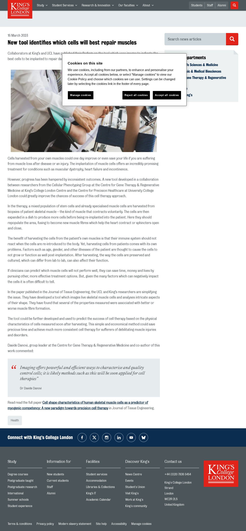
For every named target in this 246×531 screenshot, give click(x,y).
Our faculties (129, 6)
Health (15, 420)
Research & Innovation (99, 6)
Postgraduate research (25, 488)
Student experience (25, 507)
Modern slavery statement (74, 523)
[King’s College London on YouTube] (131, 437)
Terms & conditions (20, 523)
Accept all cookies (167, 95)
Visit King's (142, 494)
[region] (124, 79)
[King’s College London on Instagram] (106, 437)
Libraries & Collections (103, 488)
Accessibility (119, 523)
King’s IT (103, 494)
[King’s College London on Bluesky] (143, 437)
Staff (210, 5)
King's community (142, 507)
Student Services (65, 6)
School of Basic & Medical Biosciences (195, 71)
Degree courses (25, 475)
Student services (103, 475)
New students (64, 475)
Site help (101, 523)
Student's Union (142, 488)
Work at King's (142, 500)
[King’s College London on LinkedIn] (119, 437)
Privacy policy (45, 523)
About (149, 6)
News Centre (142, 475)
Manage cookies (141, 523)
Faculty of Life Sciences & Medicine (193, 64)
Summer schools (25, 500)
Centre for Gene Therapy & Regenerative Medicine (197, 79)
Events (142, 481)
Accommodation (103, 481)
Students (196, 5)
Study (43, 6)
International (25, 494)
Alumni (222, 5)
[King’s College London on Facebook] (82, 437)
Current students (64, 481)
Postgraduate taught (25, 481)
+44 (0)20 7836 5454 (178, 474)
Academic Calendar (103, 500)
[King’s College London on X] (94, 437)
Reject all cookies (136, 95)
